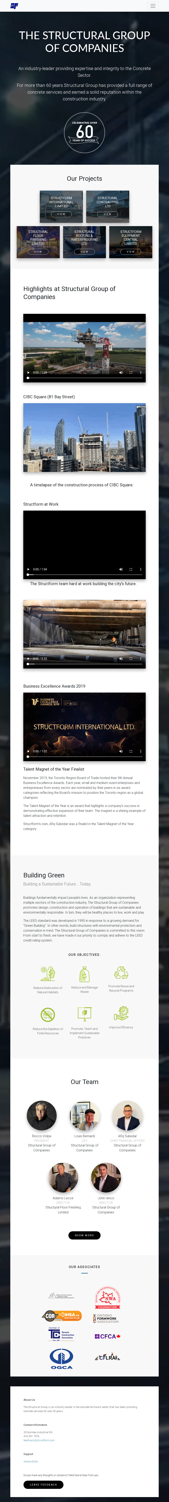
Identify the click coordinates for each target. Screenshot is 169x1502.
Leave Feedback (43, 1484)
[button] (84, 1235)
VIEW (61, 214)
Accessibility (30, 1461)
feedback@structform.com (39, 1440)
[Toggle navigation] (153, 6)
